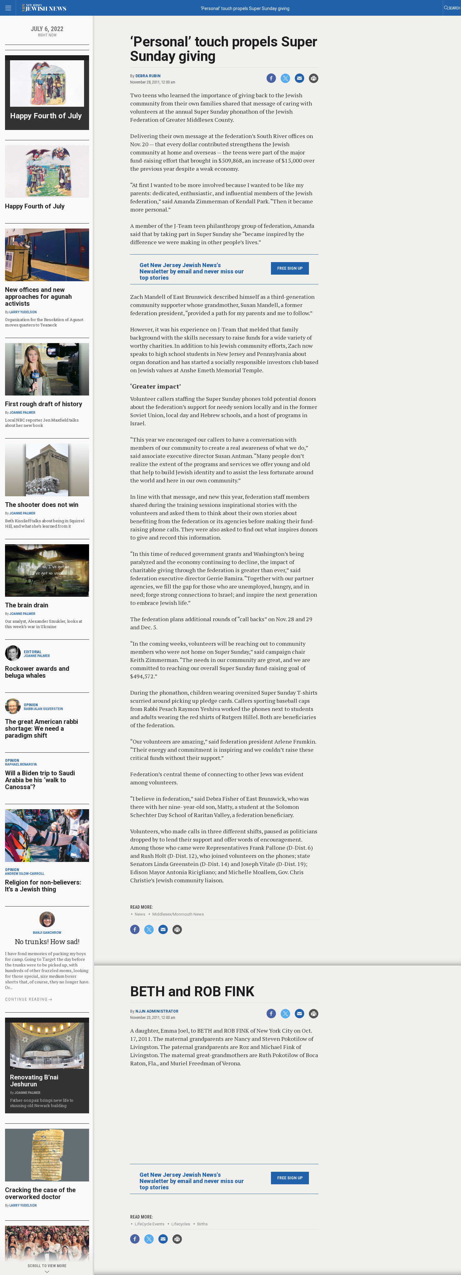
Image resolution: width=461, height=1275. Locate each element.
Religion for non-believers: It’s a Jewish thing (43, 886)
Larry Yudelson (23, 312)
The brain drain (26, 605)
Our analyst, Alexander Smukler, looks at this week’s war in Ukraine (43, 623)
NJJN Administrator (156, 1011)
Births (202, 1224)
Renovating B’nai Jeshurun (34, 1080)
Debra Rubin (148, 76)
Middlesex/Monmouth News (178, 914)
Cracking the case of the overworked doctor (40, 1193)
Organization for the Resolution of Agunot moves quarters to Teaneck (44, 322)
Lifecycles (181, 1224)
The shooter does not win (41, 504)
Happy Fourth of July (46, 115)
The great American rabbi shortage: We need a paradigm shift (41, 728)
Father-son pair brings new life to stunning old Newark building (41, 1102)
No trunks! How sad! (47, 941)
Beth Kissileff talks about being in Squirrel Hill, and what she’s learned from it (44, 523)
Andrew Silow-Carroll (24, 873)
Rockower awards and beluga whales (37, 672)
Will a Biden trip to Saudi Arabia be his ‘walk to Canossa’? (40, 780)
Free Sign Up (290, 268)
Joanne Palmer (22, 412)
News (140, 914)
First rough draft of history (43, 404)
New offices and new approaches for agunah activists (38, 296)
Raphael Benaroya (21, 764)
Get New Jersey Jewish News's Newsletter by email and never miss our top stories (192, 271)
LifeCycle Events (149, 1224)
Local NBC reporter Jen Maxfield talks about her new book (41, 422)
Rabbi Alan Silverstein (43, 709)
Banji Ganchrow (47, 932)
